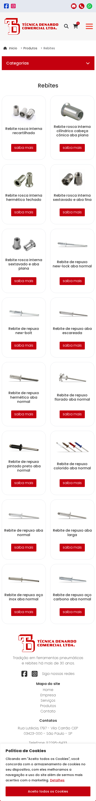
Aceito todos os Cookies (48, 791)
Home (48, 689)
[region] (48, 772)
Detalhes (57, 780)
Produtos (30, 48)
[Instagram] (13, 6)
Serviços (48, 700)
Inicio (13, 48)
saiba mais (23, 147)
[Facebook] (6, 6)
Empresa (48, 695)
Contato (48, 711)
